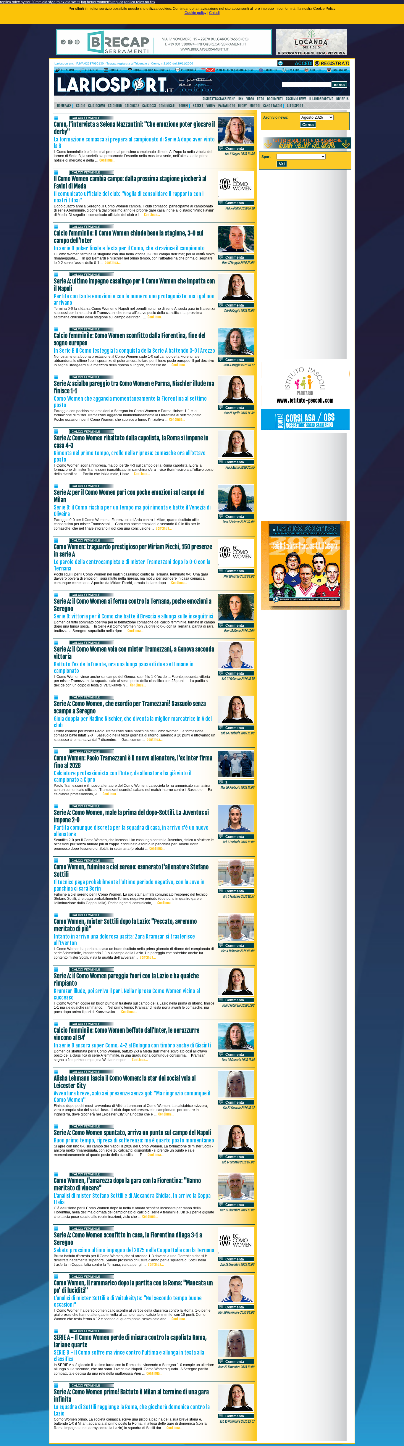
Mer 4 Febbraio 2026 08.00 (237, 951)
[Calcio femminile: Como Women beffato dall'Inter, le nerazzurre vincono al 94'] (236, 1049)
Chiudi (214, 13)
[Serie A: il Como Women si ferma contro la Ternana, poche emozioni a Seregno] (236, 620)
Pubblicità (188, 70)
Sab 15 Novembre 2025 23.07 (236, 1421)
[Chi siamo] (57, 71)
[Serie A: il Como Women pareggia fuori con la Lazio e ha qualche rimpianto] (236, 994)
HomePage (64, 106)
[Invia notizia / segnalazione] (208, 71)
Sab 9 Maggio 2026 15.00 (239, 311)
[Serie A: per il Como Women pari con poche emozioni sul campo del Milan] (236, 511)
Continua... (107, 160)
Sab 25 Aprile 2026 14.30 (239, 413)
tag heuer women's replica (102, 2)
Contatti (115, 70)
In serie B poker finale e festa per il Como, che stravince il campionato (129, 248)
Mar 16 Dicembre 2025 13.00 (237, 1210)
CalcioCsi (149, 106)
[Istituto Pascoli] (305, 432)
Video (250, 99)
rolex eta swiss (68, 2)
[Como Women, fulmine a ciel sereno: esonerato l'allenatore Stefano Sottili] (236, 886)
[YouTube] (306, 71)
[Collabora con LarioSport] (130, 71)
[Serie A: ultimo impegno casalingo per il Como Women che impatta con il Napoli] (236, 300)
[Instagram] (329, 71)
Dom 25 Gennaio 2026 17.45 (238, 1060)
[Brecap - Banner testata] (164, 54)
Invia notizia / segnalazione (234, 70)
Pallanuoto (226, 106)
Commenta (234, 148)
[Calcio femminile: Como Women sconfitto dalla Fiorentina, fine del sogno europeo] (236, 354)
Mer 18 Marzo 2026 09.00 (238, 576)
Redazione (91, 70)
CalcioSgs (132, 106)
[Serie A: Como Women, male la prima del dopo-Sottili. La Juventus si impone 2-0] (236, 831)
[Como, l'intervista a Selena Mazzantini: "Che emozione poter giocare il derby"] (236, 143)
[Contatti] (106, 71)
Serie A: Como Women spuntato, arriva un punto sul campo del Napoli (132, 1133)
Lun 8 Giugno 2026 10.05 (239, 154)
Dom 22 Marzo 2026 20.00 (238, 522)
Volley (210, 106)
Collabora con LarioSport (151, 70)
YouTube (315, 70)
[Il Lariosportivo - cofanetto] (305, 609)
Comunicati (167, 106)
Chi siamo (67, 70)
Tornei (183, 106)
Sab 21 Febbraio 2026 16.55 (238, 679)
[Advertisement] (305, 477)
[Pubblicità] (177, 71)
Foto (260, 99)
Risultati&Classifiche (219, 99)
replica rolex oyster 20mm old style (28, 2)
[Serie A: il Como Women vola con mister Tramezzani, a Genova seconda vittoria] (236, 668)
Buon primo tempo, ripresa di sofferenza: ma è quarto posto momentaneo (134, 1140)
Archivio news (296, 99)
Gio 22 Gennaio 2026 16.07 (238, 1108)
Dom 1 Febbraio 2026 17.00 (238, 1005)
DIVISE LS (342, 99)
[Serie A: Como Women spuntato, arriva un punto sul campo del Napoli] (236, 1151)
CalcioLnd (115, 106)
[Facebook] (261, 71)
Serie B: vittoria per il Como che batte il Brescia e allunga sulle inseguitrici (133, 616)
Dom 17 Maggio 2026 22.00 (238, 263)
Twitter (293, 70)
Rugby (242, 106)
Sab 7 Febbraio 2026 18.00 (238, 842)
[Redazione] (81, 71)
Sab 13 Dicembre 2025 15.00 (237, 1265)
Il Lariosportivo (321, 99)
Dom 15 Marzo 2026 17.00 (239, 631)
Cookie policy (195, 13)
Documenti (275, 99)
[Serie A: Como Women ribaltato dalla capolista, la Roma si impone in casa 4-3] (236, 456)
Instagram (339, 70)
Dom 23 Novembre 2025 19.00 (236, 1367)
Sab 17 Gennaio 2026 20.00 (238, 1162)
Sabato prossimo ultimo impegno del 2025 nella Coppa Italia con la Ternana (134, 1250)
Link (240, 99)
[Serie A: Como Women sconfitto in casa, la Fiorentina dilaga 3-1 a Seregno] (236, 1254)
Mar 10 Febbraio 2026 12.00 (237, 788)
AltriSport (295, 106)
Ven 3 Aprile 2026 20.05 (239, 467)
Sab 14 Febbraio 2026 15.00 (237, 733)
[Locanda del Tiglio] (311, 54)
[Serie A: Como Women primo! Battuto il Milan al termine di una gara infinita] (236, 1410)
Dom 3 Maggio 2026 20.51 (238, 365)
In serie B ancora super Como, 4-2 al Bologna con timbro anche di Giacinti (132, 1045)
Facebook (270, 70)
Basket (198, 106)
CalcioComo (96, 106)
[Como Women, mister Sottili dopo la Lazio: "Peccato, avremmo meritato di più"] (236, 940)
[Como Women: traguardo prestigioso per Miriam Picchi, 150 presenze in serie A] (236, 565)
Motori (255, 106)
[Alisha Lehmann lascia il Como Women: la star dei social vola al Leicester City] (236, 1097)
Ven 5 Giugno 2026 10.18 (239, 208)
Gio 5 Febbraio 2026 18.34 (238, 896)
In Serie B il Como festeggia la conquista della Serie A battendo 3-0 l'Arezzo (134, 350)
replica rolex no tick (139, 2)
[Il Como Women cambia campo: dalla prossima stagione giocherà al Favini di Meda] (236, 197)
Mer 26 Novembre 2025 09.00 (236, 1312)
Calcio (80, 106)
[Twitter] (284, 71)
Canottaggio (272, 106)
